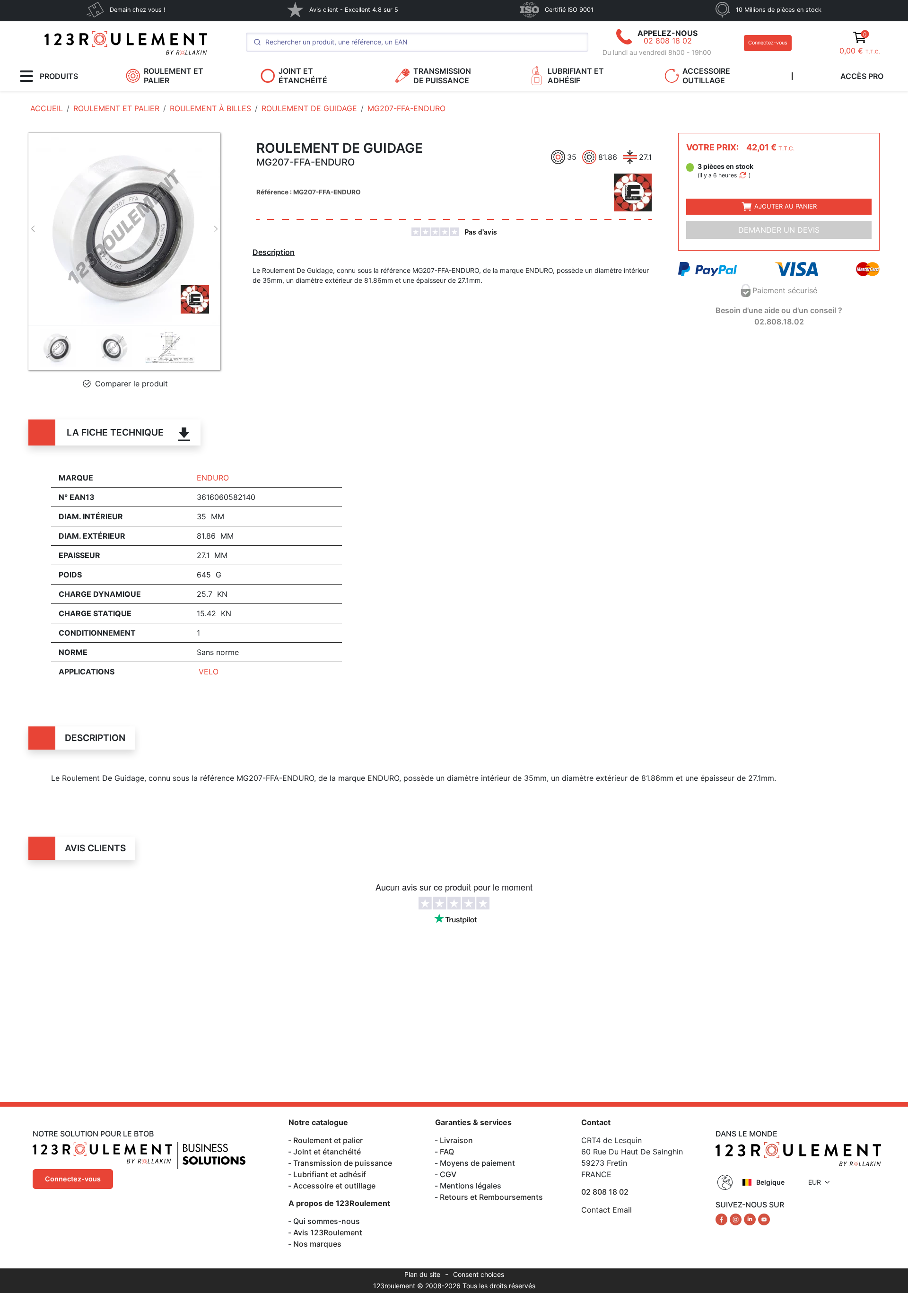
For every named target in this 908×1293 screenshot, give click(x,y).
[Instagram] (737, 1218)
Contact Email (606, 1209)
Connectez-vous (767, 43)
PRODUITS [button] (59, 76)
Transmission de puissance (342, 1163)
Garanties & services (473, 1122)
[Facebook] (723, 1218)
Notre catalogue (318, 1122)
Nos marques (317, 1244)
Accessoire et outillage (334, 1185)
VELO (208, 671)
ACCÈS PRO (861, 76)
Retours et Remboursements (491, 1197)
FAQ (447, 1151)
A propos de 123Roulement (339, 1203)
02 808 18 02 (668, 40)
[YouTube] (764, 1218)
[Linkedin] (751, 1218)
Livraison (456, 1140)
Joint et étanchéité (327, 1151)
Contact (596, 1122)
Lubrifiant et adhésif (329, 1174)
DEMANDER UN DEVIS (779, 230)
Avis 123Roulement (327, 1232)
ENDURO (213, 477)
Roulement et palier (328, 1140)
